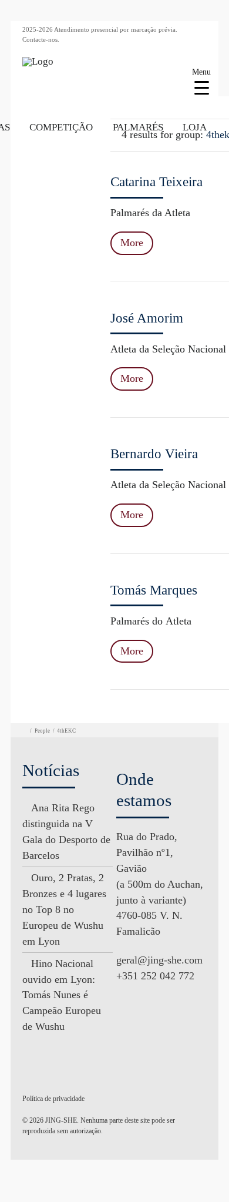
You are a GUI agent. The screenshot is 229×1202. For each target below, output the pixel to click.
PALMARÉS (138, 127)
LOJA (195, 127)
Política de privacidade (53, 1098)
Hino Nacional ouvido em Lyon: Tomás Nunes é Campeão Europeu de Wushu (61, 995)
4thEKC (66, 731)
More (131, 243)
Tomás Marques (153, 590)
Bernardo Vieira (154, 453)
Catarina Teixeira (156, 181)
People (42, 731)
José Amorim (146, 318)
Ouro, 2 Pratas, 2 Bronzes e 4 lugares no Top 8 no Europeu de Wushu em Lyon (64, 909)
